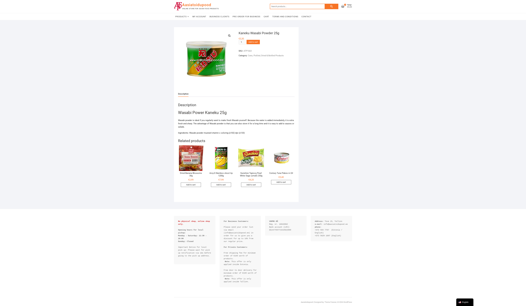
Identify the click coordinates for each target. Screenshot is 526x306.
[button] (229, 35)
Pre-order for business (246, 16)
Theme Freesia (330, 302)
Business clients (219, 16)
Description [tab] (183, 94)
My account (199, 16)
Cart (266, 16)
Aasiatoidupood (196, 5)
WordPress (347, 302)
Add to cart (253, 42)
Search (331, 6)
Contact (306, 16)
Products (181, 16)
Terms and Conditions (285, 16)
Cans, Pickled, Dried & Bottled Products (266, 55)
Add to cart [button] (191, 185)
